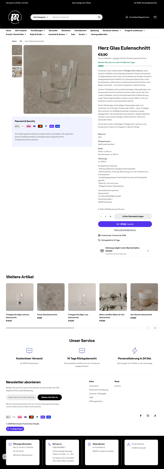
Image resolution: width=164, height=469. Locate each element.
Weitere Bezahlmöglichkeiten (125, 230)
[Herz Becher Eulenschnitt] (144, 297)
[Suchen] (99, 17)
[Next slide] (155, 328)
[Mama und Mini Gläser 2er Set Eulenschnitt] (113, 297)
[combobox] (66, 17)
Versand (116, 58)
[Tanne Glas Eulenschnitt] (51, 297)
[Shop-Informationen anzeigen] (148, 251)
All (21, 41)
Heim (14, 41)
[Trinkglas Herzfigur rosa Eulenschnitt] (82, 297)
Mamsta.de (17, 424)
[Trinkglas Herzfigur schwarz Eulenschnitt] (19, 297)
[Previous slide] (148, 328)
